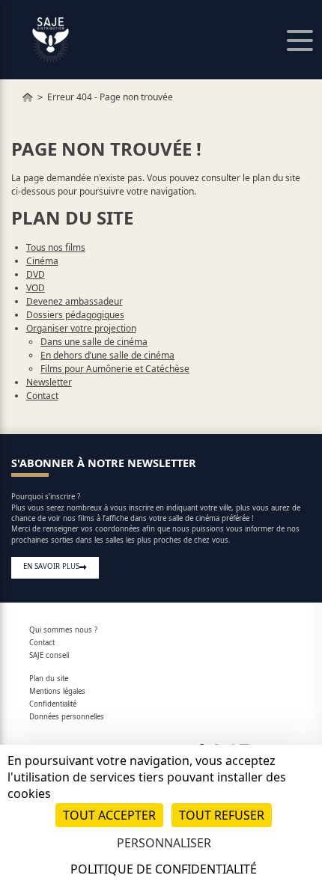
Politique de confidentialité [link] (163, 869)
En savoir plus (51, 566)
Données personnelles (66, 717)
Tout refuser (221, 815)
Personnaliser (164, 843)
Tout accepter (109, 815)
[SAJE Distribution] (27, 97)
